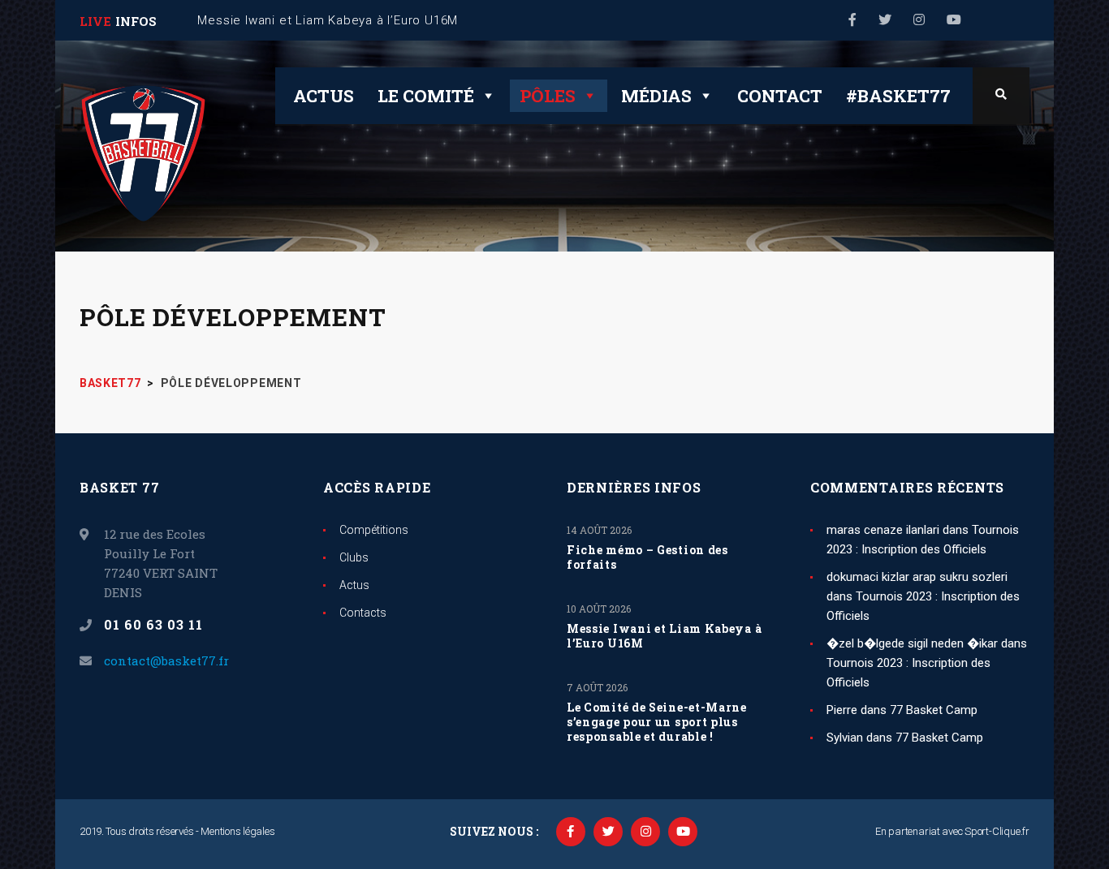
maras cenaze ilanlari (882, 530)
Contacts (362, 612)
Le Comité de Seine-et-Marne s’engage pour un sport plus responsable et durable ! (657, 722)
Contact (779, 95)
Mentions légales (237, 831)
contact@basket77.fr (166, 660)
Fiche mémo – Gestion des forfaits (647, 557)
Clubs (354, 557)
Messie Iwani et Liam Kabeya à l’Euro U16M (664, 636)
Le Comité (426, 95)
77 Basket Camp (933, 710)
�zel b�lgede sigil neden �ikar (912, 643)
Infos (136, 21)
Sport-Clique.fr (996, 831)
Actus (323, 95)
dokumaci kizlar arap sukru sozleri (917, 577)
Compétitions (373, 529)
